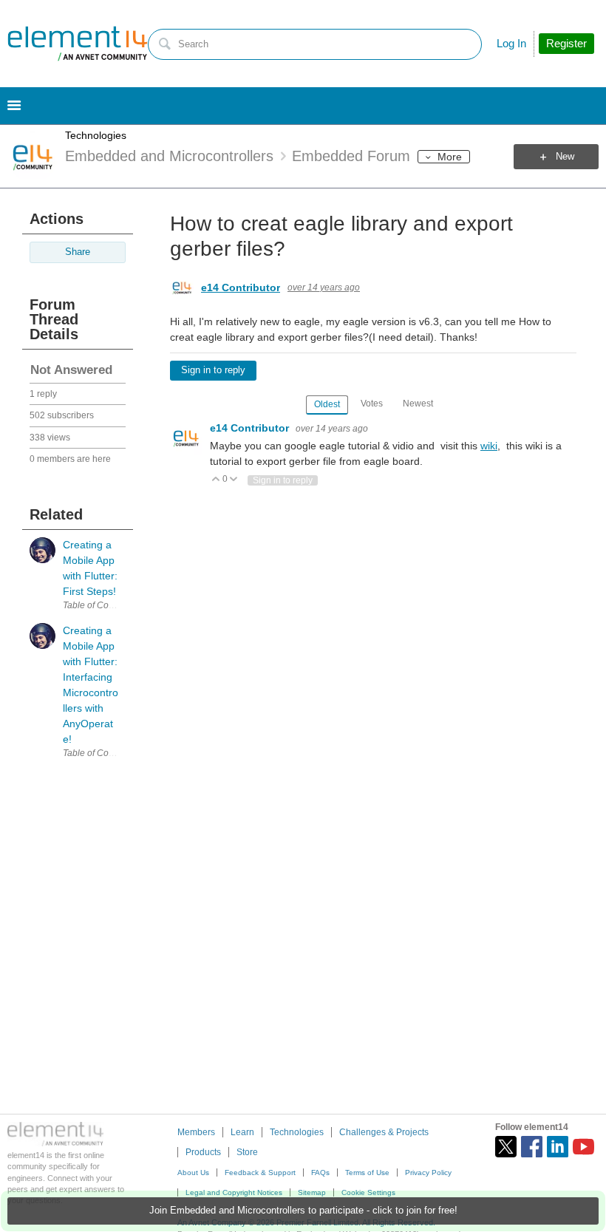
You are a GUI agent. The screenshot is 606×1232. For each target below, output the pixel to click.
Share (77, 252)
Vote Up (216, 480)
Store (247, 1152)
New (565, 157)
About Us (193, 1172)
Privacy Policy (428, 1172)
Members (196, 1132)
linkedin (557, 1146)
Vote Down (234, 480)
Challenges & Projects (384, 1132)
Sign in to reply (213, 370)
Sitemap (312, 1192)
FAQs (320, 1172)
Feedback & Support (260, 1172)
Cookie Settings (368, 1192)
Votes (372, 403)
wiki (488, 446)
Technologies (95, 135)
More (450, 157)
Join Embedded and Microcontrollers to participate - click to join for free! (303, 1210)
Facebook (531, 1146)
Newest (418, 403)
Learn (242, 1132)
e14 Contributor (240, 287)
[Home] (77, 43)
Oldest (327, 404)
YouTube (583, 1146)
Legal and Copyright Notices (233, 1192)
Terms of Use (367, 1172)
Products (203, 1152)
